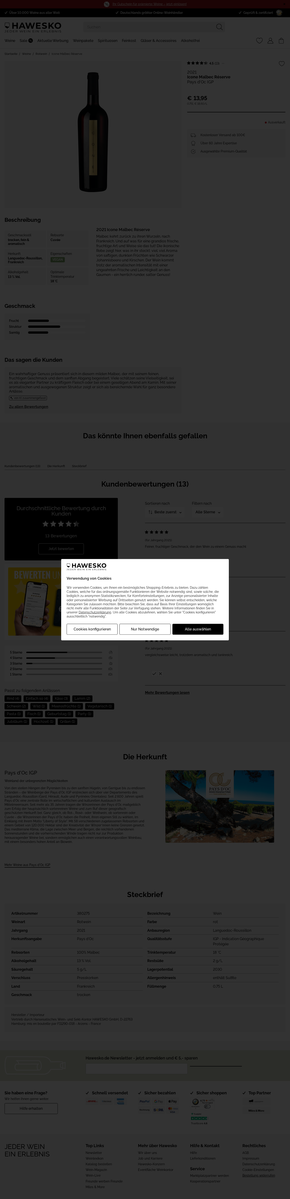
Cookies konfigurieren (92, 629)
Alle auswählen (198, 629)
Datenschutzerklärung (95, 612)
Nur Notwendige (145, 629)
